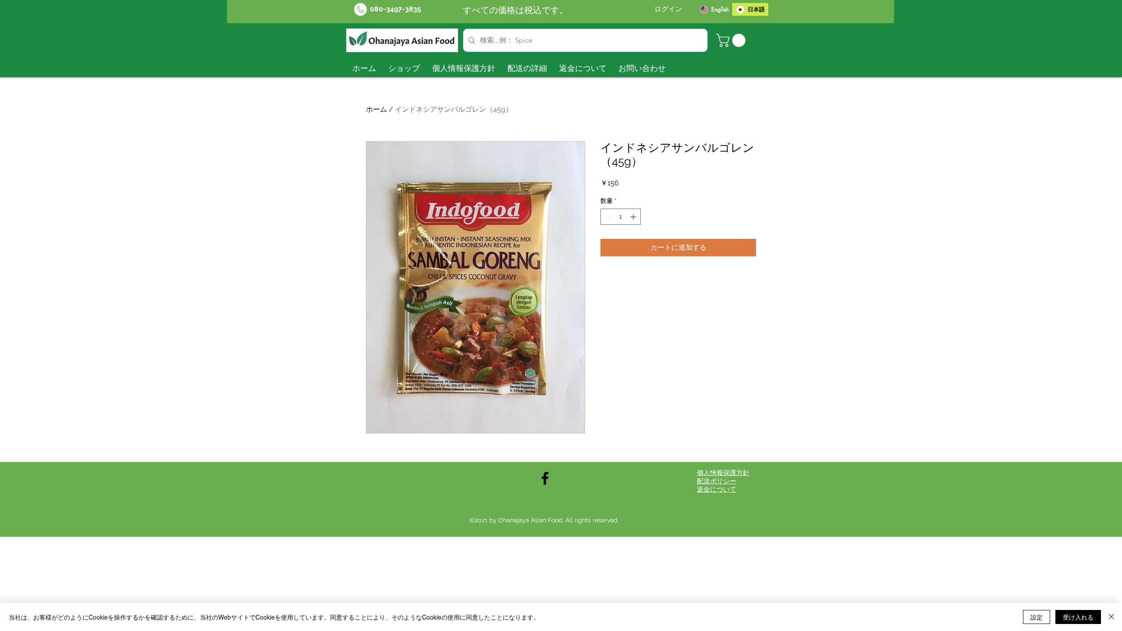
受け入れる (1078, 617)
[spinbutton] (620, 216)
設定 (1036, 617)
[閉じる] (1111, 617)
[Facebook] (545, 478)
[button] (732, 40)
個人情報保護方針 (723, 473)
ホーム (376, 109)
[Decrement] (607, 216)
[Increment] (633, 216)
